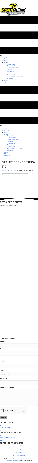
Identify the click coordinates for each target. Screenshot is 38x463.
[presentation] (13, 410)
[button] (5, 1)
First (1, 349)
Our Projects (19, 452)
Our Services (19, 446)
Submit (3, 417)
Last (1, 357)
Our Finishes (19, 449)
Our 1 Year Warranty (19, 455)
